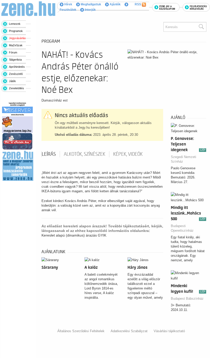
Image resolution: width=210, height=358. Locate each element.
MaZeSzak (16, 45)
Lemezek (14, 23)
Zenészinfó (16, 73)
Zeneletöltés (16, 88)
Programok (16, 30)
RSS (138, 4)
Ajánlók (115, 4)
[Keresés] (201, 27)
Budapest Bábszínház (187, 298)
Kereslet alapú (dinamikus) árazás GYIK (73, 235)
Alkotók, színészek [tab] (84, 154)
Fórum (13, 52)
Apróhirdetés (17, 66)
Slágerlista (15, 59)
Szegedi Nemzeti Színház (183, 159)
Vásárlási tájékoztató (169, 331)
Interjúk (90, 10)
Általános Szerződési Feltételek (80, 331)
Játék (12, 81)
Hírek (68, 4)
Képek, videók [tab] (128, 154)
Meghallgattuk (90, 4)
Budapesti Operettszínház (182, 228)
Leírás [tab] (49, 154)
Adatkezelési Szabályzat (129, 331)
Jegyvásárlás (17, 38)
